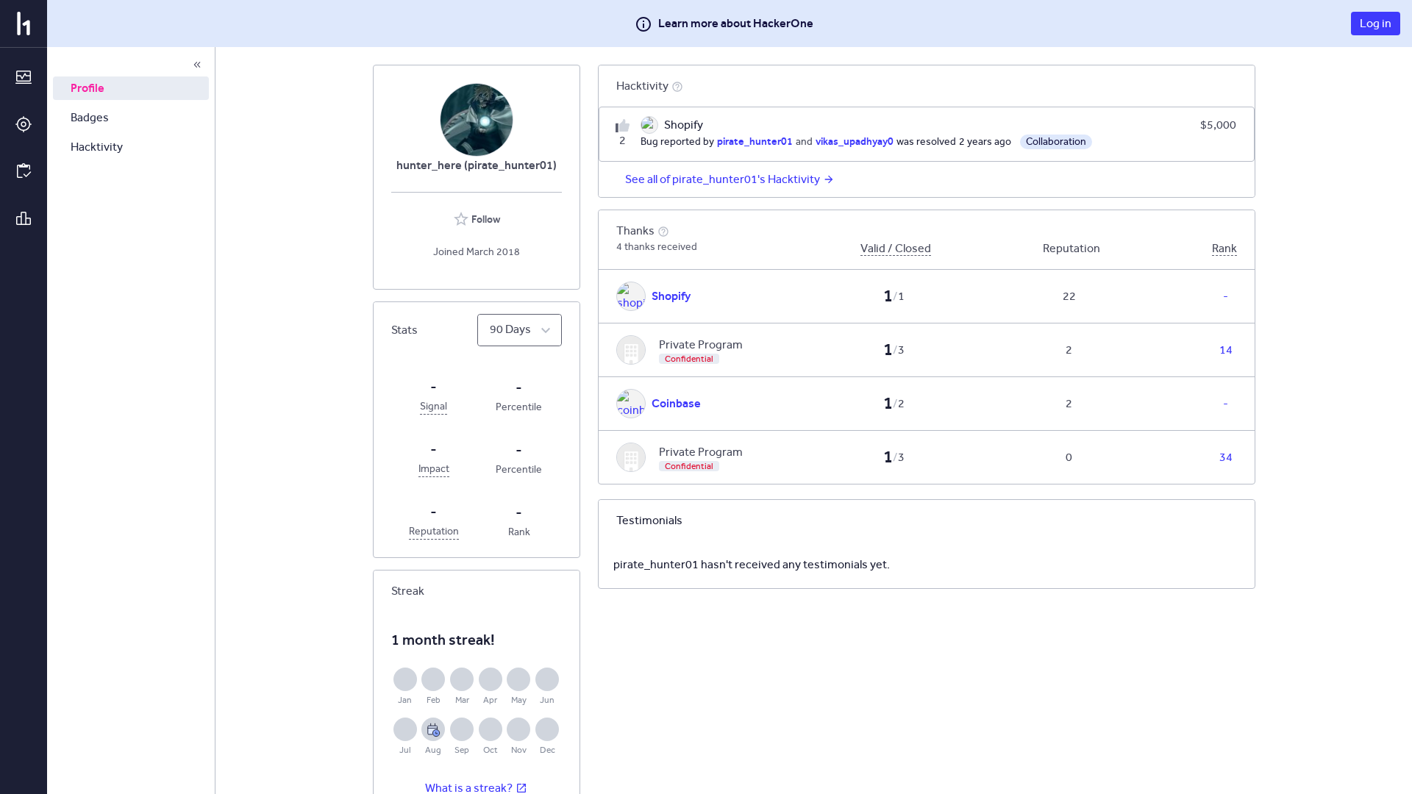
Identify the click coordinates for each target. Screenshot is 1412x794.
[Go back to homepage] (23, 23)
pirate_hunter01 (755, 141)
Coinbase (676, 403)
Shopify (671, 296)
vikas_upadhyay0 (855, 141)
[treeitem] (131, 88)
